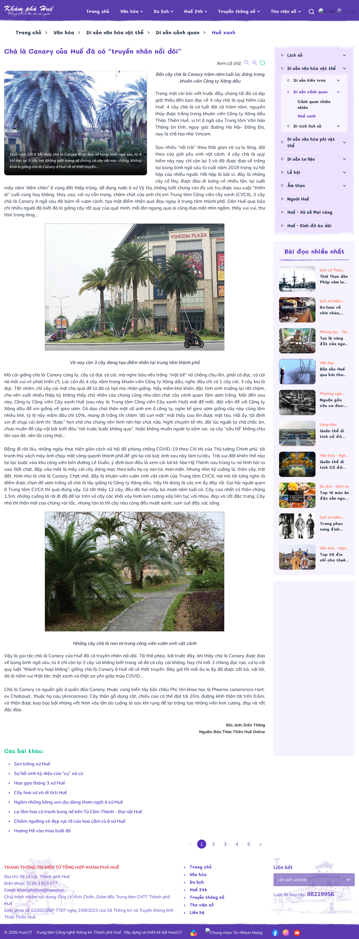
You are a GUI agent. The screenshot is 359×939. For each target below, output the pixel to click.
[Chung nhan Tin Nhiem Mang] (234, 932)
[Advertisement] (314, 670)
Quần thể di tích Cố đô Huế (332, 464)
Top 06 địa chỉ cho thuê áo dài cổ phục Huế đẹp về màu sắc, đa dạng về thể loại (334, 557)
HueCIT (175, 932)
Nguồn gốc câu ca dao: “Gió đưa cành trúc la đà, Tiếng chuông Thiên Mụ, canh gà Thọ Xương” (334, 402)
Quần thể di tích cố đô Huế (332, 433)
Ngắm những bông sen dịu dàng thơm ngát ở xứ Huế (68, 802)
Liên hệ (197, 912)
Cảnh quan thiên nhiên (314, 104)
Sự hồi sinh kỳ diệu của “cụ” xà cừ (48, 773)
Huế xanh (307, 116)
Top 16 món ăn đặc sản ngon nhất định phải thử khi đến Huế (334, 495)
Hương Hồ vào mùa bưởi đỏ (42, 830)
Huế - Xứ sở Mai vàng (309, 212)
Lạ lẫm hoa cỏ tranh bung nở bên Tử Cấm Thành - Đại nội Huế (78, 811)
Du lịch (161, 11)
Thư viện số (283, 11)
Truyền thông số (237, 11)
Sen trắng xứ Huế (32, 764)
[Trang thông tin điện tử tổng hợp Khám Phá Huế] (37, 11)
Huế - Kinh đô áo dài (309, 225)
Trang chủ (97, 11)
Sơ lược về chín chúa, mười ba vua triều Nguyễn (333, 310)
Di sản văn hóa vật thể (115, 32)
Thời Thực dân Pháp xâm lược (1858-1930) (334, 279)
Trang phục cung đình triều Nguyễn (333, 526)
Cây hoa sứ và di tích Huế (40, 792)
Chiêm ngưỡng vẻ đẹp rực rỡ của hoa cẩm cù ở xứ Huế (69, 821)
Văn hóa (129, 11)
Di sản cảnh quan (177, 32)
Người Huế (298, 199)
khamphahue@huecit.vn (40, 890)
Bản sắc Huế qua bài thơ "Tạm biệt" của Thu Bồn (332, 372)
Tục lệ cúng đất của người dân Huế (334, 341)
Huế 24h (193, 11)
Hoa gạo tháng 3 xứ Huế (39, 783)
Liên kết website (292, 879)
